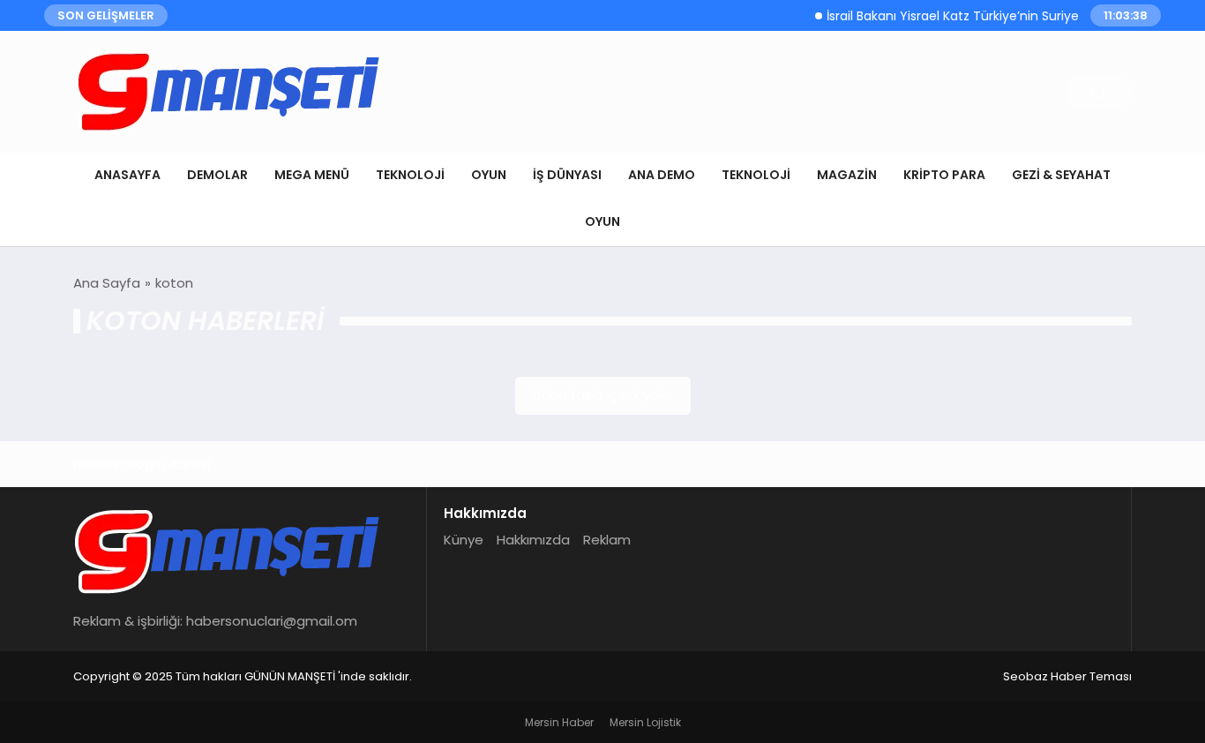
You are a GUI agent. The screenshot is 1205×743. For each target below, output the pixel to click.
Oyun (488, 175)
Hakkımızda (533, 539)
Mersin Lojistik (645, 722)
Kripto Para (944, 175)
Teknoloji (410, 175)
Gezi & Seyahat (1061, 175)
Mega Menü (311, 175)
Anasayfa (127, 175)
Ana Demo (661, 175)
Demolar (217, 175)
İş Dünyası (567, 175)
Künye (463, 539)
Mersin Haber (559, 722)
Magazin (847, 175)
